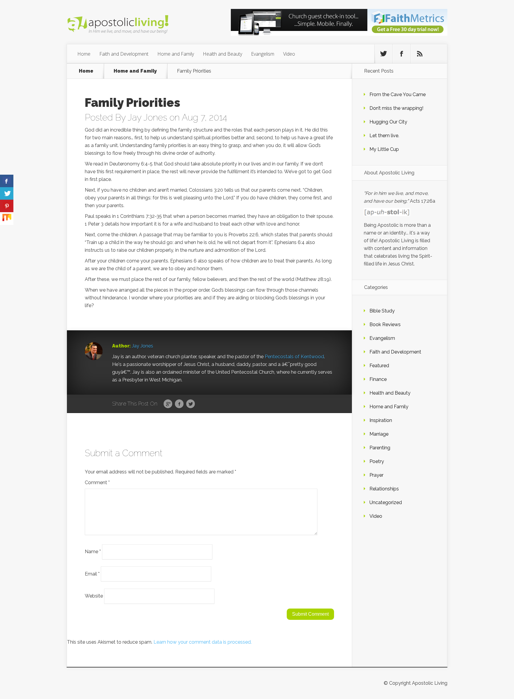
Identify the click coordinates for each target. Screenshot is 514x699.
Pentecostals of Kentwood (294, 356)
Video (289, 54)
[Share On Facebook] (6, 181)
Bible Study (382, 311)
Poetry (376, 461)
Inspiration (380, 420)
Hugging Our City (388, 122)
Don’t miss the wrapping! (396, 108)
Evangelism (262, 54)
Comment (97, 482)
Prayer (376, 475)
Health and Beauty (222, 54)
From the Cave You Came (397, 94)
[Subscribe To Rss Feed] (420, 53)
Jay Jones (147, 117)
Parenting (379, 448)
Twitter (190, 404)
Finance (378, 379)
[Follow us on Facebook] (401, 53)
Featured (379, 365)
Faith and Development (123, 54)
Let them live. (384, 135)
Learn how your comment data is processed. (202, 642)
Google (168, 404)
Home (83, 54)
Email (92, 573)
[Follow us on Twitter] (383, 53)
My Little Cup (384, 149)
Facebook (179, 404)
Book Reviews (385, 324)
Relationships (384, 489)
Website (94, 596)
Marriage (378, 434)
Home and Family (175, 54)
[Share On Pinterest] (6, 206)
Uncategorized (385, 502)
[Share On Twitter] (6, 193)
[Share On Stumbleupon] (6, 218)
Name (93, 551)
